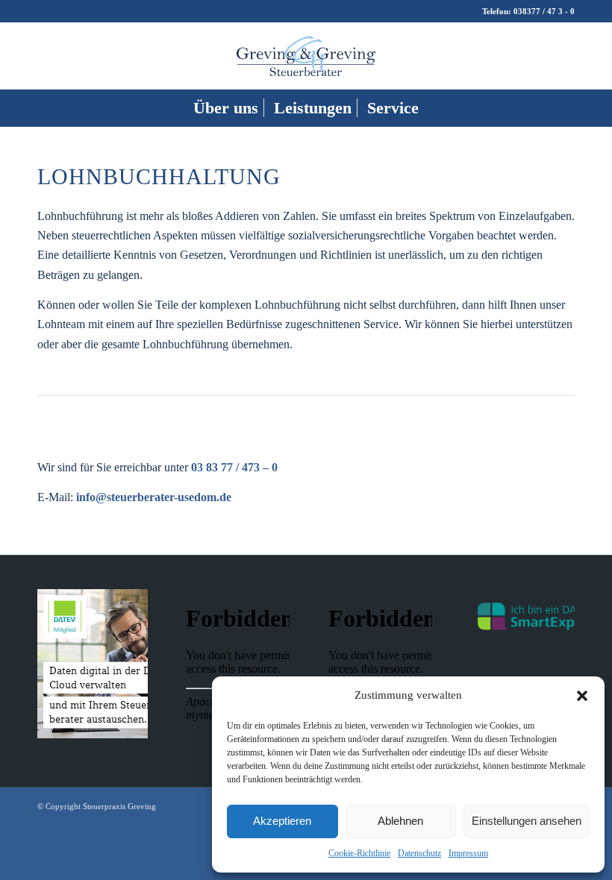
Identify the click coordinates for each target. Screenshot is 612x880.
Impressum (468, 853)
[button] (582, 695)
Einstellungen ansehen (526, 820)
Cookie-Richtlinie (359, 853)
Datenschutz (419, 853)
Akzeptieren (282, 820)
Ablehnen (400, 820)
